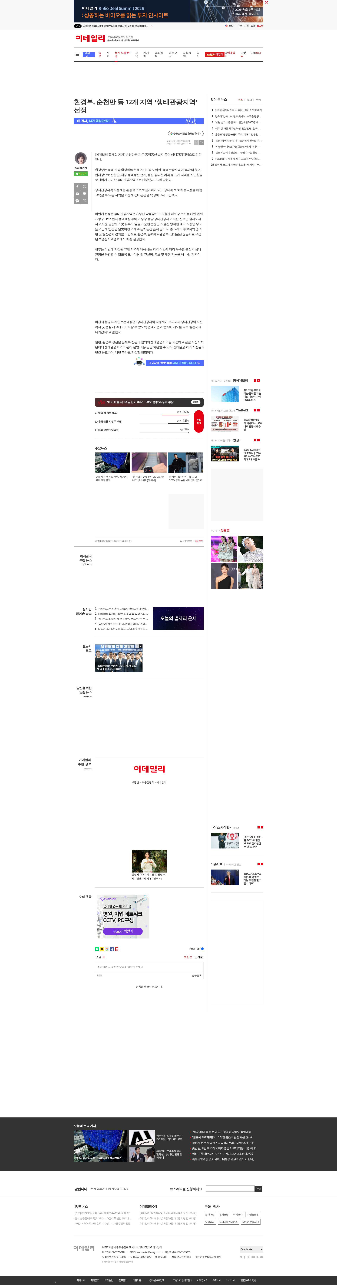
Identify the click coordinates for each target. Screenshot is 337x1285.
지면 (246, 25)
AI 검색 (87, 54)
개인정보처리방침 (247, 1280)
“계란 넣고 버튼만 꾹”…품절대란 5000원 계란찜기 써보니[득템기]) (129, 608)
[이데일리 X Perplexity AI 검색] (139, 121)
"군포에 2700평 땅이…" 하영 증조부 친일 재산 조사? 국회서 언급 (228, 1137)
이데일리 (107, 38)
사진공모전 (253, 1214)
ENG (231, 25)
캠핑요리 (209, 1221)
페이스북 (77, 186)
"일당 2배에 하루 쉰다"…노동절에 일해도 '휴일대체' (220, 1131)
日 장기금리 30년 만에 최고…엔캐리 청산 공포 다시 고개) (125, 628)
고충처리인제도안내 (182, 1280)
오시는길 (109, 1280)
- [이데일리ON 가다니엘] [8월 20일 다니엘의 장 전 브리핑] (167, 1218)
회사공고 (95, 1280)
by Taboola (86, 564)
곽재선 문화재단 (250, 1221)
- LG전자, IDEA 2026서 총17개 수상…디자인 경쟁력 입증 (102, 1223)
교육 (136, 54)
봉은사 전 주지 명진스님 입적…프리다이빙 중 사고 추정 (223, 1142)
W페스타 (237, 1214)
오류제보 (216, 1280)
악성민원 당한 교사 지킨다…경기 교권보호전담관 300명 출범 (226, 1153)
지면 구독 (199, 541)
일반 (198, 54)
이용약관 (137, 1280)
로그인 (260, 25)
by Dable (87, 696)
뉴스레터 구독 (186, 541)
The (256, 52)
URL (84, 200)
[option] (168, 16)
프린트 (84, 193)
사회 (108, 54)
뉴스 (240, 99)
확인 (258, 1188)
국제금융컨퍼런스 (228, 1221)
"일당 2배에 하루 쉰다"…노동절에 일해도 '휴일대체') (122, 623)
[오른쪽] (140, 646)
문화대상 (209, 1214)
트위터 (84, 186)
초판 (253, 25)
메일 (77, 193)
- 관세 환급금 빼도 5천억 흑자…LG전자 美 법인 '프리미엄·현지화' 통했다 (103, 1218)
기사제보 (230, 1280)
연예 (258, 99)
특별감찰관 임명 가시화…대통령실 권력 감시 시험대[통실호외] (227, 1159)
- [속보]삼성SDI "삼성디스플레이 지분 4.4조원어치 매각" (101, 1213)
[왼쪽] (137, 646)
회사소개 (81, 1280)
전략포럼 (223, 1214)
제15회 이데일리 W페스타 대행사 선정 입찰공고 (115, 1188)
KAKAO (77, 200)
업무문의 (123, 1280)
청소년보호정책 (156, 1280)
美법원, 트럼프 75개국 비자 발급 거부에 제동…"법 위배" (223, 1148)
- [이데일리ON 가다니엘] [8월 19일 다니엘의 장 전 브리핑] (167, 1223)
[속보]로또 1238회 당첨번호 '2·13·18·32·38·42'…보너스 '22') (126, 613)
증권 (249, 99)
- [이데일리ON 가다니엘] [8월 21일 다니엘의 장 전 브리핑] (167, 1213)
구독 (240, 25)
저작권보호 (202, 1280)
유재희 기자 (81, 168)
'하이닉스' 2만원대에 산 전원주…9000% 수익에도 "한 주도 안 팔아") (130, 618)
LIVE (77, 26)
